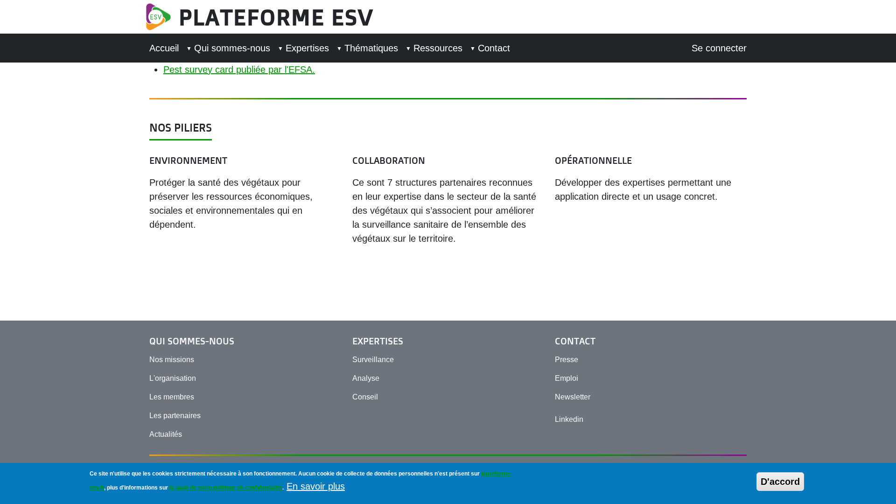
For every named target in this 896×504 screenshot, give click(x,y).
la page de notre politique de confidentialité (225, 487)
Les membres (171, 397)
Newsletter (572, 397)
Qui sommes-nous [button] (232, 48)
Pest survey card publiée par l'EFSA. (239, 69)
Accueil (164, 48)
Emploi (566, 378)
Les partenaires (175, 416)
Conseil (365, 397)
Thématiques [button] (371, 48)
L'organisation (172, 378)
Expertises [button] (307, 48)
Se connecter (719, 48)
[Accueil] (162, 17)
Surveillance (373, 360)
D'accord (780, 481)
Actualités (165, 434)
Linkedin (569, 419)
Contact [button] (494, 48)
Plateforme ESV (276, 17)
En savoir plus (316, 486)
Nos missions (171, 360)
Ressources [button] (437, 48)
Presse (566, 360)
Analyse (365, 378)
